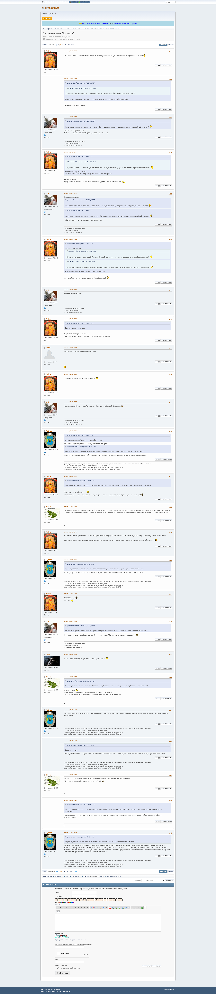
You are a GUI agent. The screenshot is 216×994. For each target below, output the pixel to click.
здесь (111, 23)
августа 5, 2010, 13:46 (70, 560)
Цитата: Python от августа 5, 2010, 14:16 (81, 804)
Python (49, 431)
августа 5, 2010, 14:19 (70, 775)
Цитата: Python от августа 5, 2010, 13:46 (81, 681)
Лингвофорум (50, 7)
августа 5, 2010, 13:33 (70, 374)
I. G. (48, 117)
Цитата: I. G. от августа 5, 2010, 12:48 (80, 435)
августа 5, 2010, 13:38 (70, 431)
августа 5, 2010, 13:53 (70, 654)
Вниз (44, 45)
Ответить (163, 45)
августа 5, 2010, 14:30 (70, 832)
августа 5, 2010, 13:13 (70, 117)
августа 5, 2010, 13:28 (70, 348)
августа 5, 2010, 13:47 (70, 593)
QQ (159, 65)
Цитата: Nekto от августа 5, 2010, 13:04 (82, 88)
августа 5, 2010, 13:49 (70, 621)
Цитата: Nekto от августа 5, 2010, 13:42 (81, 626)
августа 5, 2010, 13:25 (70, 319)
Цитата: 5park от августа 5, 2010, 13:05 (81, 83)
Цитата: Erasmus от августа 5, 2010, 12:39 (81, 447)
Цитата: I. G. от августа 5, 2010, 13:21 (80, 244)
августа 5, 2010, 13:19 (70, 152)
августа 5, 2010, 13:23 (70, 239)
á (55, 904)
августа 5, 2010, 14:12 (70, 677)
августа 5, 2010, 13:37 (70, 402)
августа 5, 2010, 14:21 (70, 800)
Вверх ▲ (173, 989)
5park (48, 348)
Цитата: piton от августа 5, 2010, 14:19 (80, 837)
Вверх (44, 871)
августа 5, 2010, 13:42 (70, 476)
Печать (170, 45)
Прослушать (59, 940)
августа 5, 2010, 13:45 (70, 532)
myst (48, 654)
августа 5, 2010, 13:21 (70, 193)
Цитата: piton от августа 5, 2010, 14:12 (80, 745)
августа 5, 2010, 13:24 (70, 290)
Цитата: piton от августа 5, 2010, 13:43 (80, 564)
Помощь (166, 989)
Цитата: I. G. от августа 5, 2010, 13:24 (80, 323)
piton (48, 506)
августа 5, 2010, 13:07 (70, 51)
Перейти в (137, 880)
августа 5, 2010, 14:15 (70, 710)
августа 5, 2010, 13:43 (70, 506)
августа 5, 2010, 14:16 (70, 741)
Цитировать (167, 65)
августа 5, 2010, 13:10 (70, 79)
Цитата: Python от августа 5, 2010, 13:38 (81, 481)
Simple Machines (55, 989)
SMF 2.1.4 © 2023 (45, 989)
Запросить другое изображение (75, 940)
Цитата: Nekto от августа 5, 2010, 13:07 (81, 121)
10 (73, 45)
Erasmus (101, 29)
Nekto (48, 51)
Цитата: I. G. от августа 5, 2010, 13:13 (80, 156)
